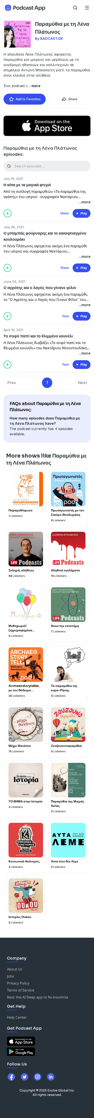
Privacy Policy (18, 983)
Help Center (17, 1017)
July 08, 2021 (13, 227)
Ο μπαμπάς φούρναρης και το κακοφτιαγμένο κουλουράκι (44, 236)
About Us (14, 969)
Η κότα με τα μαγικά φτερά (27, 185)
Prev (11, 382)
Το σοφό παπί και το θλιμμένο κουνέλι (38, 336)
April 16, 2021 (13, 330)
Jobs (10, 976)
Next (82, 382)
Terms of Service (20, 990)
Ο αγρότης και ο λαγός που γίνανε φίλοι (39, 287)
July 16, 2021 (13, 179)
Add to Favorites (28, 99)
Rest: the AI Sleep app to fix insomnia (37, 997)
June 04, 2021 (14, 281)
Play (83, 213)
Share (72, 99)
